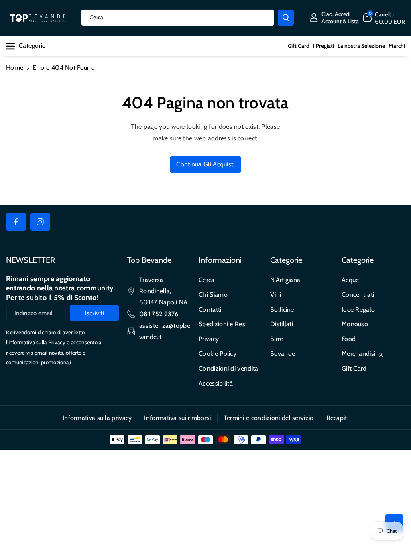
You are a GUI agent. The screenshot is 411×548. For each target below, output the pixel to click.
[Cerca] (286, 18)
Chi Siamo (213, 294)
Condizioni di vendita (228, 368)
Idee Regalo (358, 309)
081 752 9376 (159, 314)
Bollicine (282, 309)
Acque (350, 280)
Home (14, 67)
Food (349, 339)
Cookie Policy (217, 353)
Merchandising (362, 353)
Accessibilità (216, 383)
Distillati (281, 324)
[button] (384, 17)
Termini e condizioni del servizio (269, 418)
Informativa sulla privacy (97, 418)
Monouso (355, 324)
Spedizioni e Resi (222, 324)
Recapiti (337, 418)
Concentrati (358, 294)
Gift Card (354, 368)
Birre (276, 339)
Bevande (282, 353)
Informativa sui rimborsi (177, 418)
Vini (275, 294)
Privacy (209, 339)
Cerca (207, 280)
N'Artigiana (285, 280)
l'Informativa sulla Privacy (35, 342)
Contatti (210, 309)
